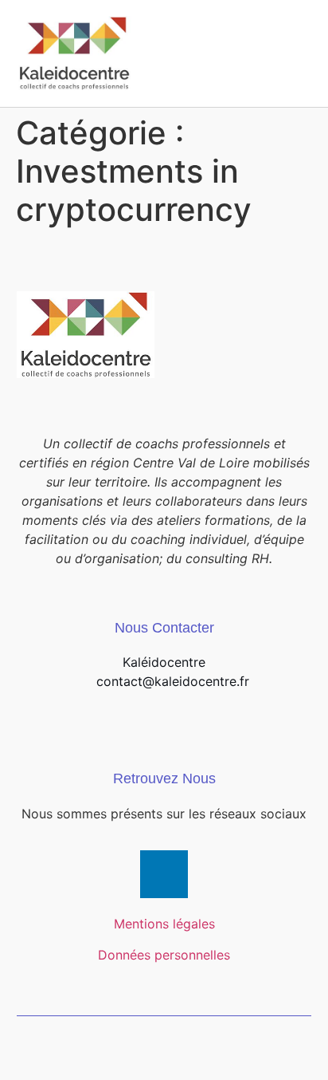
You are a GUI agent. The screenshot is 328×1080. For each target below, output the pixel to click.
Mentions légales (164, 924)
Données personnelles (164, 955)
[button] (297, 53)
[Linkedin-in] (164, 874)
